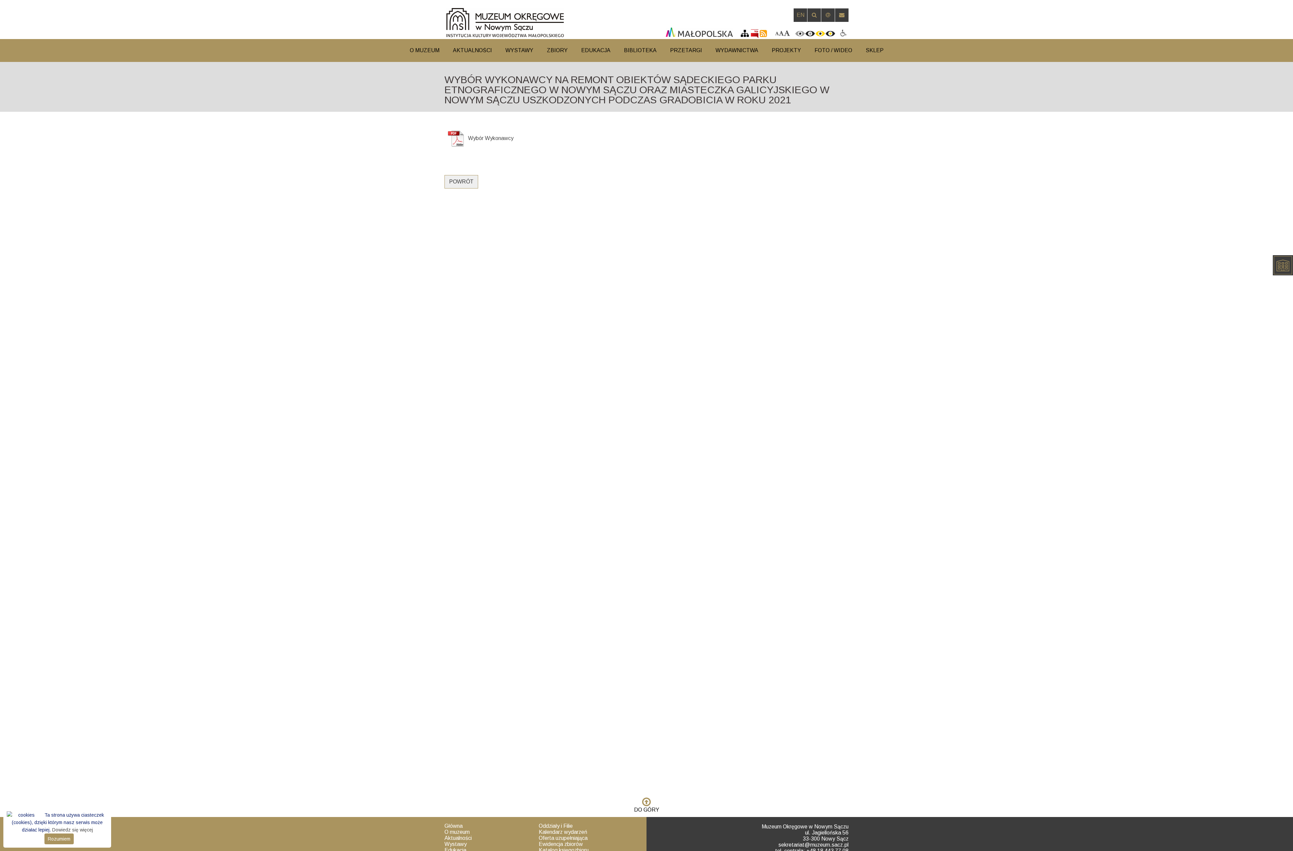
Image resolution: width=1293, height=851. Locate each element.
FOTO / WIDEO (833, 50)
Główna (453, 826)
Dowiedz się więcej (72, 829)
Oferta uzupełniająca (563, 838)
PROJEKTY (786, 50)
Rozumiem (59, 839)
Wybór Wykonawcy (490, 138)
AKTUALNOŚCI (472, 50)
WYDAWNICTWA (737, 50)
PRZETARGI (686, 50)
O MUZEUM (424, 50)
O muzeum (457, 832)
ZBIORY (557, 50)
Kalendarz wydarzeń (563, 832)
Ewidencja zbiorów (561, 844)
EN (800, 15)
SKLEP (875, 50)
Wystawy (455, 844)
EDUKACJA (595, 50)
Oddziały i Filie (556, 826)
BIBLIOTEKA (640, 50)
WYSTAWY (519, 50)
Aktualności (458, 838)
